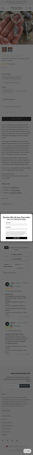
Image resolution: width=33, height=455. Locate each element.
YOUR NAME (8, 222)
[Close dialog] (32, 214)
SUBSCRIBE (16, 238)
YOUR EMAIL (8, 227)
